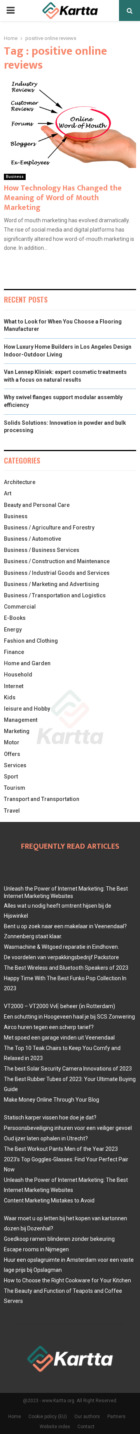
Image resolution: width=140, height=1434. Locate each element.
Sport (11, 776)
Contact (85, 1426)
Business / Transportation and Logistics (55, 595)
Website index (55, 1426)
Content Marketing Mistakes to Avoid (49, 1200)
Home (14, 1416)
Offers (12, 754)
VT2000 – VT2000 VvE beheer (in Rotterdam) (59, 1006)
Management (20, 720)
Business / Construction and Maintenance (57, 561)
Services (15, 765)
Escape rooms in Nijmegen (36, 1249)
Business (15, 177)
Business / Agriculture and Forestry (49, 527)
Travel (12, 811)
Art (7, 493)
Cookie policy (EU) (47, 1416)
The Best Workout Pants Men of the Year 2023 (61, 1149)
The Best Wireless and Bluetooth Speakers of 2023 (66, 968)
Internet (13, 686)
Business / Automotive (32, 539)
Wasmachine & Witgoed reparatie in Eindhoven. (61, 947)
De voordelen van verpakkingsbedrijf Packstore (61, 957)
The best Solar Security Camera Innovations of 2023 (68, 1069)
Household (18, 674)
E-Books (15, 618)
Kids (10, 697)
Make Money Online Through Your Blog (51, 1100)
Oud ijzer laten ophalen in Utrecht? (46, 1138)
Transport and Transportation (41, 799)
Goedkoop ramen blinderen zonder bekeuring (59, 1239)
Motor (11, 742)
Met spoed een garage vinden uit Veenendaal (59, 1037)
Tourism (14, 788)
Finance (14, 652)
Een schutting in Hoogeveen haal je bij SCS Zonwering (69, 1017)
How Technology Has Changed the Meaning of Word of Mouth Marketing (63, 198)
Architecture (19, 482)
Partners (116, 1416)
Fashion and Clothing (31, 641)
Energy (13, 629)
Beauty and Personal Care (37, 505)
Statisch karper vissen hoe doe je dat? (50, 1117)
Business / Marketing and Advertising (51, 584)
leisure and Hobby (27, 709)
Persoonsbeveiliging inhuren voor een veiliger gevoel (68, 1128)
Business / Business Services (41, 550)
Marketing (17, 731)
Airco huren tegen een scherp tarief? (49, 1027)
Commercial (20, 607)
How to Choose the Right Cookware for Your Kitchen (67, 1280)
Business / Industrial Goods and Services (57, 573)
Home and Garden (27, 663)
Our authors (87, 1416)
